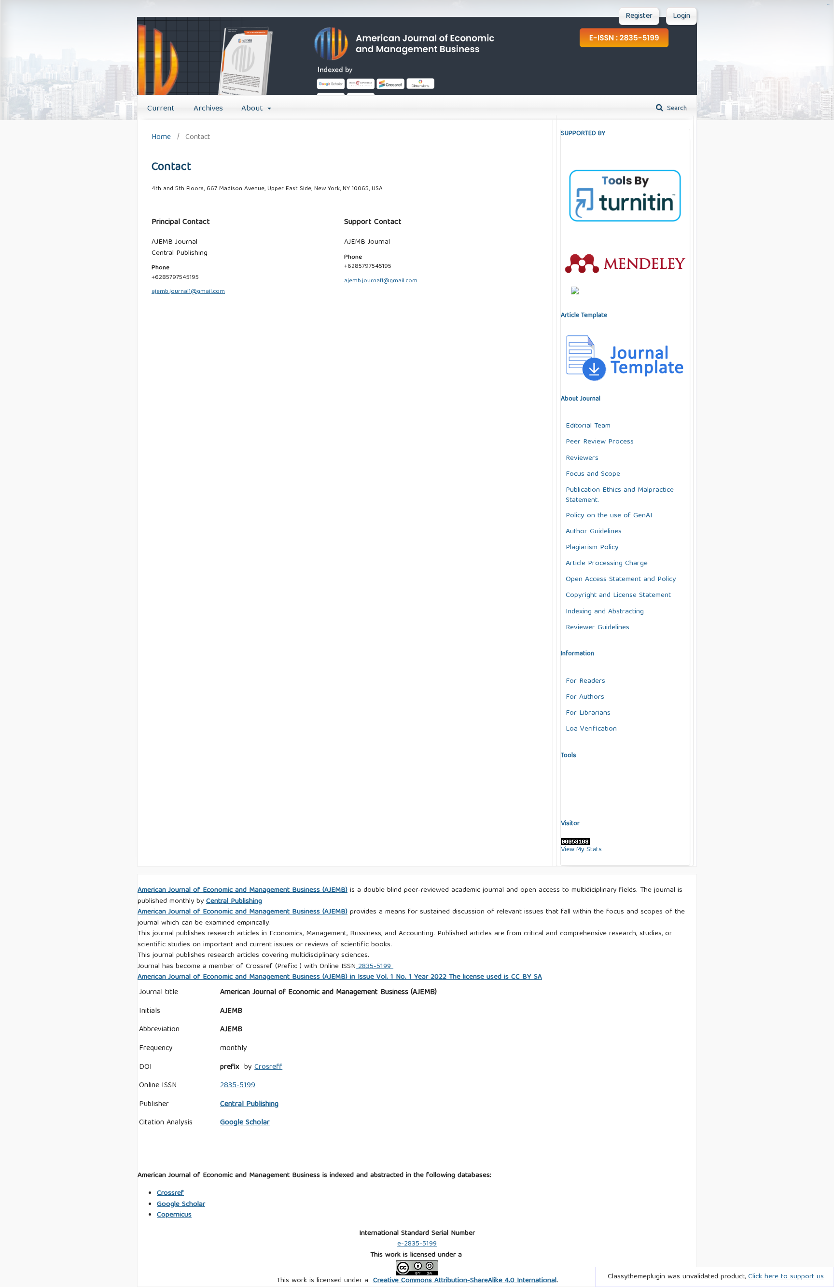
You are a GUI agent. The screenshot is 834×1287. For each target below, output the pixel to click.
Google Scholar (181, 1204)
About (253, 109)
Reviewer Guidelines (597, 627)
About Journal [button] (580, 399)
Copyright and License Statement (618, 595)
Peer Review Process (600, 441)
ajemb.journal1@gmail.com (188, 291)
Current (161, 109)
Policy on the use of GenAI (609, 515)
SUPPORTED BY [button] (583, 133)
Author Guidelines (594, 531)
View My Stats (581, 850)
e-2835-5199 (417, 1244)
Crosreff (268, 1067)
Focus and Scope (593, 474)
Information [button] (577, 654)
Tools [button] (568, 755)
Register (639, 16)
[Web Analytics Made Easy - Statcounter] (575, 843)
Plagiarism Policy (592, 547)
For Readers (585, 681)
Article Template (584, 315)
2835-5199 (374, 966)
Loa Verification (591, 728)
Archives (208, 109)
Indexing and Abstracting (605, 611)
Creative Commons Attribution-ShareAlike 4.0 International (464, 1280)
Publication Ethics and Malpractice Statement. (620, 495)
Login (681, 16)
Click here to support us (786, 1277)
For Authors (585, 697)
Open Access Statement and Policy (621, 579)
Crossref (170, 1193)
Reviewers (582, 458)
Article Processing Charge (607, 563)
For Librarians (588, 713)
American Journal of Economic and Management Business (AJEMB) (243, 890)
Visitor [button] (570, 824)
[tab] (625, 215)
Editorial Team (588, 425)
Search (676, 108)
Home (161, 137)
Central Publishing (249, 1104)
